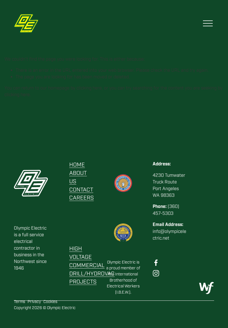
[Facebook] (156, 262)
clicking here (89, 88)
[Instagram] (156, 273)
